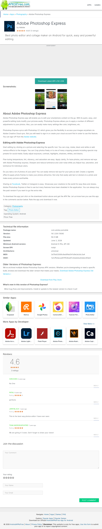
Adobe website (30, 137)
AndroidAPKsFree (17, 524)
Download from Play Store (51, 280)
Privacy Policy (36, 524)
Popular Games (60, 518)
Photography (21, 14)
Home (5, 14)
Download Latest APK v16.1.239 (51, 81)
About (27, 524)
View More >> (89, 324)
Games (97, 5)
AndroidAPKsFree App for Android (59, 520)
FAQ (64, 514)
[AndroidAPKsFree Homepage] (15, 4)
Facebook (16, 184)
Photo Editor (14, 210)
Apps (89, 5)
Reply (96, 386)
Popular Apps (48, 518)
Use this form (85, 524)
